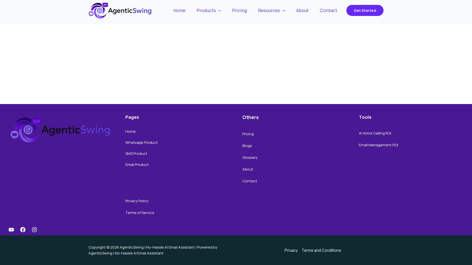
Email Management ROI (378, 144)
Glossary (249, 157)
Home (130, 131)
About (247, 169)
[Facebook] (23, 229)
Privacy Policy (136, 200)
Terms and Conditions (321, 250)
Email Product (137, 164)
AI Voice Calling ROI (375, 133)
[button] (365, 10)
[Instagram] (34, 229)
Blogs (247, 145)
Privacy (291, 250)
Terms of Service (139, 212)
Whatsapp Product (141, 142)
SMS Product (136, 153)
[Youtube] (11, 229)
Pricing (248, 133)
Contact (249, 181)
